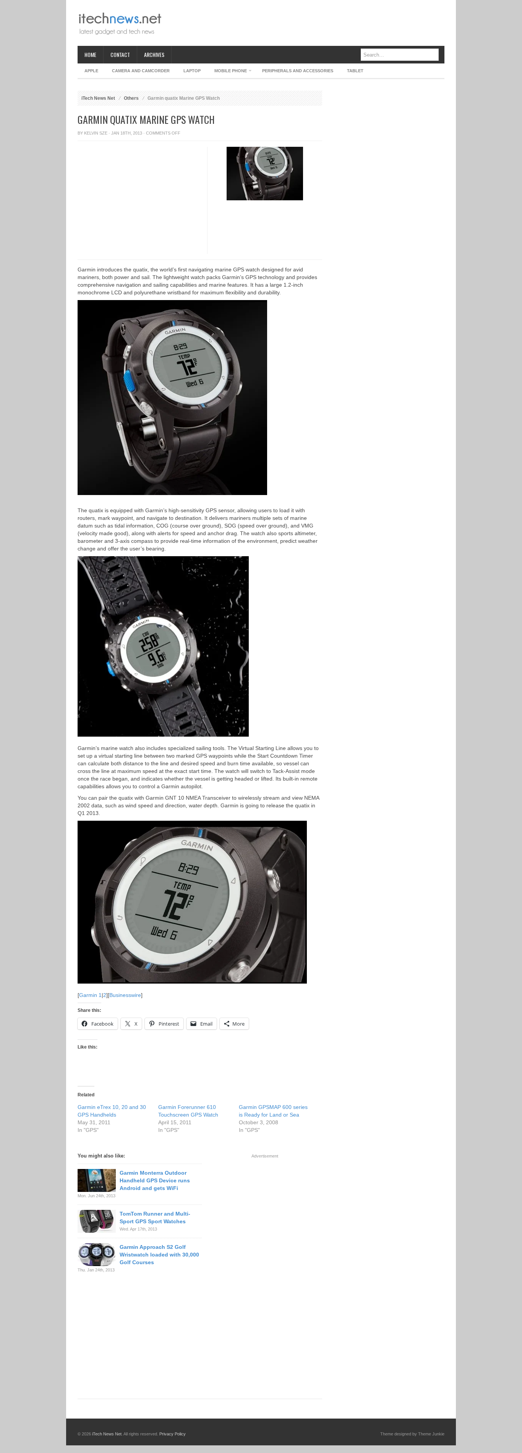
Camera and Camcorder (141, 70)
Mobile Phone (227, 72)
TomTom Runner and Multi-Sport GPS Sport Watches (155, 1217)
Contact (120, 54)
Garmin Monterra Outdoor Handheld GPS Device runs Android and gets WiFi (155, 1180)
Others (131, 98)
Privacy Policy (172, 1434)
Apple (91, 70)
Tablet (355, 70)
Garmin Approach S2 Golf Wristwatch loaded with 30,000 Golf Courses (159, 1254)
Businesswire (125, 995)
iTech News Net (98, 98)
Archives (154, 54)
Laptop (192, 70)
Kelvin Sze (95, 133)
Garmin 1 (90, 995)
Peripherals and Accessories (297, 70)
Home (90, 54)
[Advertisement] (305, 23)
